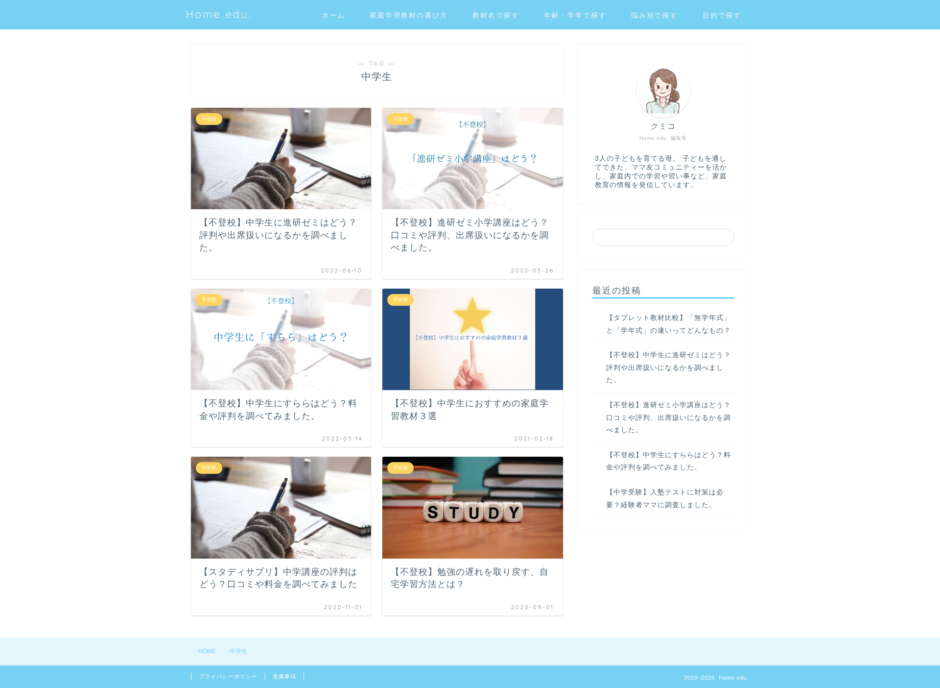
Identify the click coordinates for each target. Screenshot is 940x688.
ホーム (333, 15)
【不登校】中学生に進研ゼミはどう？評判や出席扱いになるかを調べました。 (668, 367)
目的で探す (722, 15)
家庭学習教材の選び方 (409, 15)
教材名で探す (495, 15)
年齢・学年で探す (575, 15)
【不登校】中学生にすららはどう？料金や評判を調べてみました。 (668, 461)
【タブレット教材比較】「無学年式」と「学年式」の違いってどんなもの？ (668, 324)
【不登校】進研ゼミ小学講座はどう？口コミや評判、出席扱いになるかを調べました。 (668, 417)
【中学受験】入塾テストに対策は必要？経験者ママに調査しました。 (665, 499)
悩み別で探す (654, 15)
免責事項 (284, 676)
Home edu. (219, 14)
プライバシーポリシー (228, 676)
